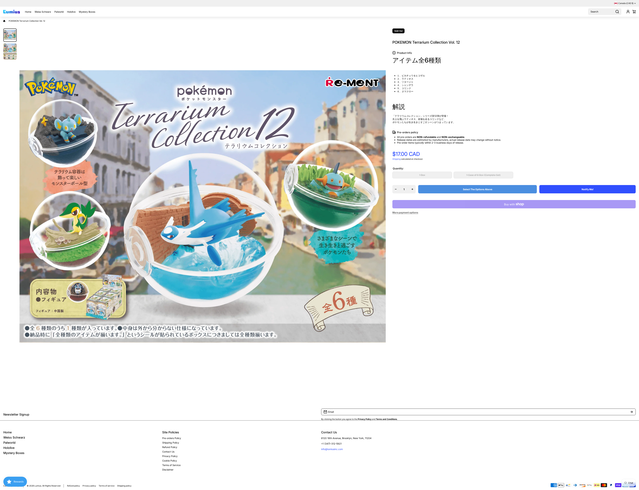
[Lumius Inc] (11, 11)
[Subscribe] (631, 412)
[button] (634, 11)
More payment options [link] (405, 212)
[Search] (617, 11)
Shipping (396, 159)
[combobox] (604, 11)
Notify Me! (588, 189)
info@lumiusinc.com (332, 449)
